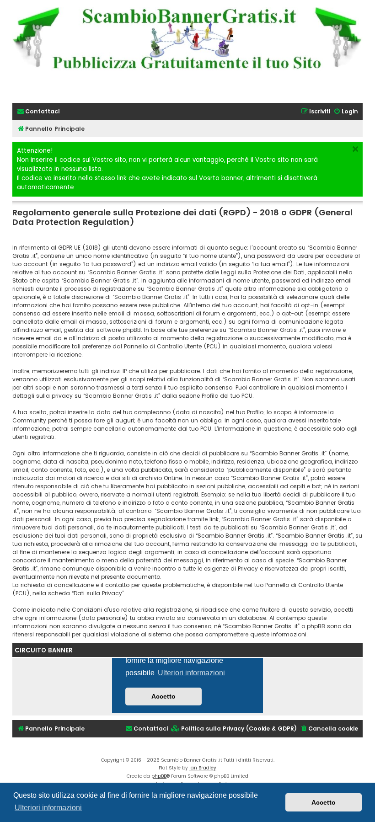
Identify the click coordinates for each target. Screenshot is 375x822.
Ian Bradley (202, 767)
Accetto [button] (323, 802)
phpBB (158, 776)
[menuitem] (38, 112)
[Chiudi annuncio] (355, 149)
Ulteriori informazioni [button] (48, 807)
